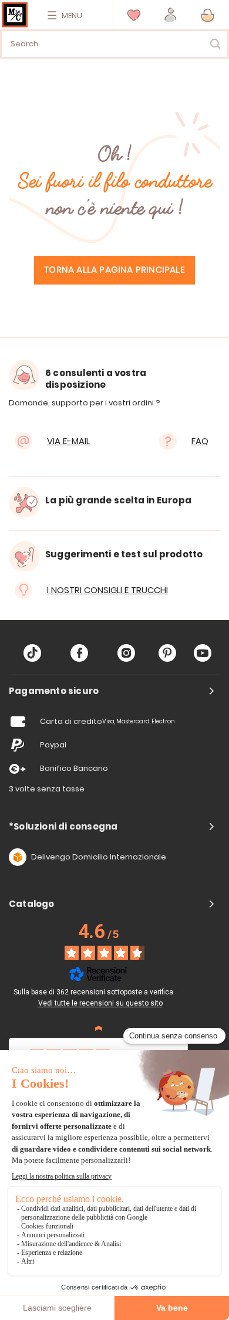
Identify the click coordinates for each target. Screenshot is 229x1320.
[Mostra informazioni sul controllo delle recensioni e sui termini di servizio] (181, 991)
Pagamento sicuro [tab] (54, 691)
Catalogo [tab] (32, 904)
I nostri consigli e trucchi (107, 590)
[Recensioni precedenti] (98, 1028)
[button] (170, 15)
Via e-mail (68, 441)
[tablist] (114, 691)
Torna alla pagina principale (114, 270)
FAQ (199, 441)
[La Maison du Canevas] (15, 15)
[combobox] (114, 44)
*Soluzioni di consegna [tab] (63, 826)
